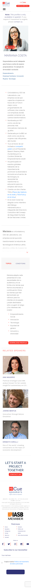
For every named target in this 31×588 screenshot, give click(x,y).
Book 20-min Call (23, 5)
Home (6, 527)
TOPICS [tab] (8, 263)
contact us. (18, 22)
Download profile (18, 343)
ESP (21, 2)
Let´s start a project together (15, 466)
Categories (7, 531)
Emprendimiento (8, 73)
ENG (24, 2)
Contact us (15, 474)
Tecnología (12, 79)
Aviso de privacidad (23, 535)
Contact (20, 527)
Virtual (6, 533)
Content (7, 537)
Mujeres (5, 79)
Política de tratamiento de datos (21, 531)
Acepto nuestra (16, 563)
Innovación (20, 76)
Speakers (7, 529)
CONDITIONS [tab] (20, 263)
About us (7, 535)
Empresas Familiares (9, 76)
